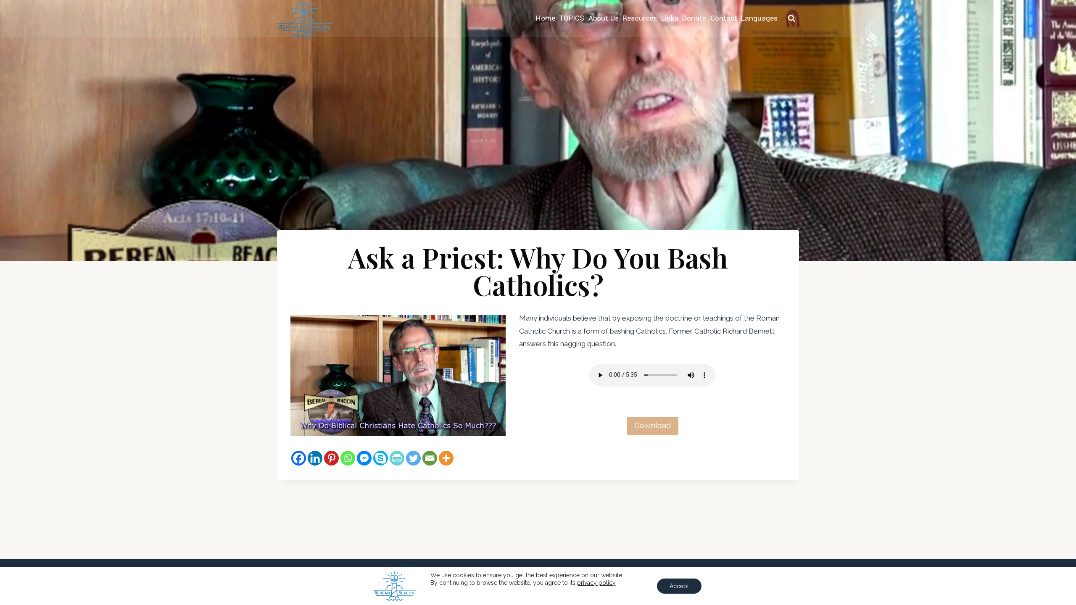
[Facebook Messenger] (364, 458)
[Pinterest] (331, 458)
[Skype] (380, 458)
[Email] (429, 458)
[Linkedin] (315, 458)
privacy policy (596, 582)
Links (669, 18)
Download (652, 425)
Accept (679, 586)
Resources (639, 18)
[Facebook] (298, 458)
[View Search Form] (791, 18)
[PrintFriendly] (397, 458)
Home (545, 18)
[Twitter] (413, 458)
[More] (446, 458)
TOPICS (571, 18)
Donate (694, 18)
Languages (759, 18)
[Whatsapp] (347, 458)
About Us (603, 18)
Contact (723, 18)
